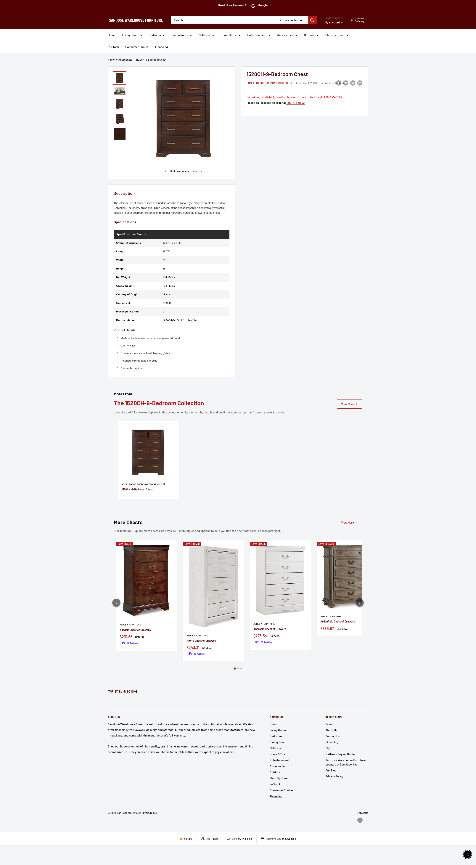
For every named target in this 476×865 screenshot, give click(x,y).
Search (330, 724)
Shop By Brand (334, 35)
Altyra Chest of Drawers (201, 640)
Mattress (204, 35)
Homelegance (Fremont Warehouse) (270, 82)
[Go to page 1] (235, 668)
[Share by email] (359, 83)
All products (125, 59)
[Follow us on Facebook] (360, 820)
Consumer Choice (137, 47)
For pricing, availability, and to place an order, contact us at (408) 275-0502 (294, 97)
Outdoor (309, 35)
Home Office (229, 35)
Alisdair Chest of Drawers (135, 629)
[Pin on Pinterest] (345, 83)
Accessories (285, 35)
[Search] (312, 20)
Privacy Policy (334, 776)
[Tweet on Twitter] (352, 83)
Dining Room (179, 35)
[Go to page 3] (241, 668)
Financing (161, 47)
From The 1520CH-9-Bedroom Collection (320, 82)
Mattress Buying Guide (340, 754)
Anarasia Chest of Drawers (269, 628)
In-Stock (113, 47)
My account (332, 22)
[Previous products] (116, 603)
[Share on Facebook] (338, 83)
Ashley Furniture (130, 624)
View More (347, 404)
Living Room (130, 35)
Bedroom (155, 35)
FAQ (327, 748)
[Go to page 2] (238, 668)
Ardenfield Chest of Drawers (337, 621)
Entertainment (257, 35)
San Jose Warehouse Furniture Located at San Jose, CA (345, 762)
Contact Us (332, 736)
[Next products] (360, 603)
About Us (331, 730)
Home (111, 35)
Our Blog (331, 770)
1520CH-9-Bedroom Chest (137, 489)
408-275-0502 (295, 102)
